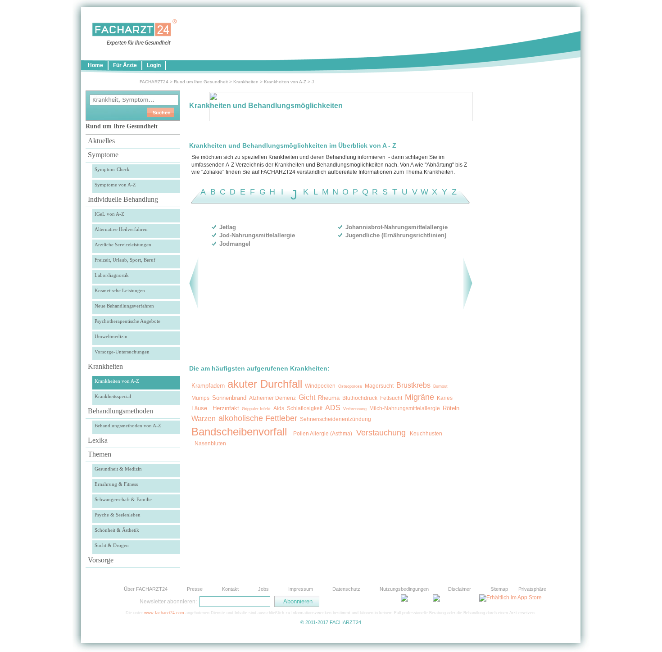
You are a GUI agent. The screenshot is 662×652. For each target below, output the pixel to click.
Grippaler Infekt (256, 409)
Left (194, 283)
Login (154, 65)
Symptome (103, 154)
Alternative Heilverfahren (121, 229)
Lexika (98, 440)
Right (467, 283)
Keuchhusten (425, 433)
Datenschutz (346, 589)
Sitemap (499, 589)
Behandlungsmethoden (120, 411)
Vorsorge (100, 560)
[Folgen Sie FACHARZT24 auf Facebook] (362, 601)
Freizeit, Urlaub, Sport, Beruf (125, 260)
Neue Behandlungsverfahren (124, 305)
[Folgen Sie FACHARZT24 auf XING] (385, 601)
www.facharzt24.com (164, 613)
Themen (99, 454)
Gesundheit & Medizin (118, 468)
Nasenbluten (210, 443)
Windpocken (320, 386)
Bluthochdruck (359, 398)
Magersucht (379, 386)
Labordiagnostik (112, 275)
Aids (278, 408)
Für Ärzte (125, 65)
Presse (195, 589)
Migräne (419, 397)
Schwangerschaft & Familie (123, 499)
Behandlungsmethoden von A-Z (128, 425)
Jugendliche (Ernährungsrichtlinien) (395, 235)
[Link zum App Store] (510, 597)
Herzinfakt (226, 408)
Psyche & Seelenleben (118, 514)
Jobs (263, 589)
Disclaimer (459, 589)
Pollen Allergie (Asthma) (322, 433)
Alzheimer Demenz (272, 398)
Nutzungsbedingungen (404, 589)
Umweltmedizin (111, 336)
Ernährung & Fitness (116, 484)
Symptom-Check (112, 169)
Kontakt (230, 589)
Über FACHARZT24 (146, 589)
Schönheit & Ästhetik (117, 530)
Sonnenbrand (229, 397)
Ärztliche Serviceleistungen (123, 244)
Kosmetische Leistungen (120, 290)
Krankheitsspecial (113, 396)
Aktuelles (101, 141)
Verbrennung (355, 409)
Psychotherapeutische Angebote (127, 321)
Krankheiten (245, 81)
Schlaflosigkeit (304, 408)
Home (95, 65)
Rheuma (329, 397)
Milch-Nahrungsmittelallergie (404, 408)
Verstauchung (381, 432)
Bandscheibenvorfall (239, 432)
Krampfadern (208, 385)
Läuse (199, 408)
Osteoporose (350, 386)
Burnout (440, 386)
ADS (332, 408)
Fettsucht (391, 398)
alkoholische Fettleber (257, 418)
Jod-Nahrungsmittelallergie (257, 235)
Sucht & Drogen (112, 545)
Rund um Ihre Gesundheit (201, 81)
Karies (445, 398)
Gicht (307, 397)
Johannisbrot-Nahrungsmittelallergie (396, 227)
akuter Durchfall (264, 384)
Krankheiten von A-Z (285, 81)
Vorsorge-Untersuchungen (122, 351)
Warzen (203, 418)
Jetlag (227, 227)
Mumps (200, 398)
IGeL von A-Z (109, 214)
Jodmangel (234, 243)
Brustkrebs (413, 385)
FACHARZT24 (154, 81)
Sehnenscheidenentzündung (335, 419)
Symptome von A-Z (115, 184)
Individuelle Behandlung (123, 199)
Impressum (300, 589)
